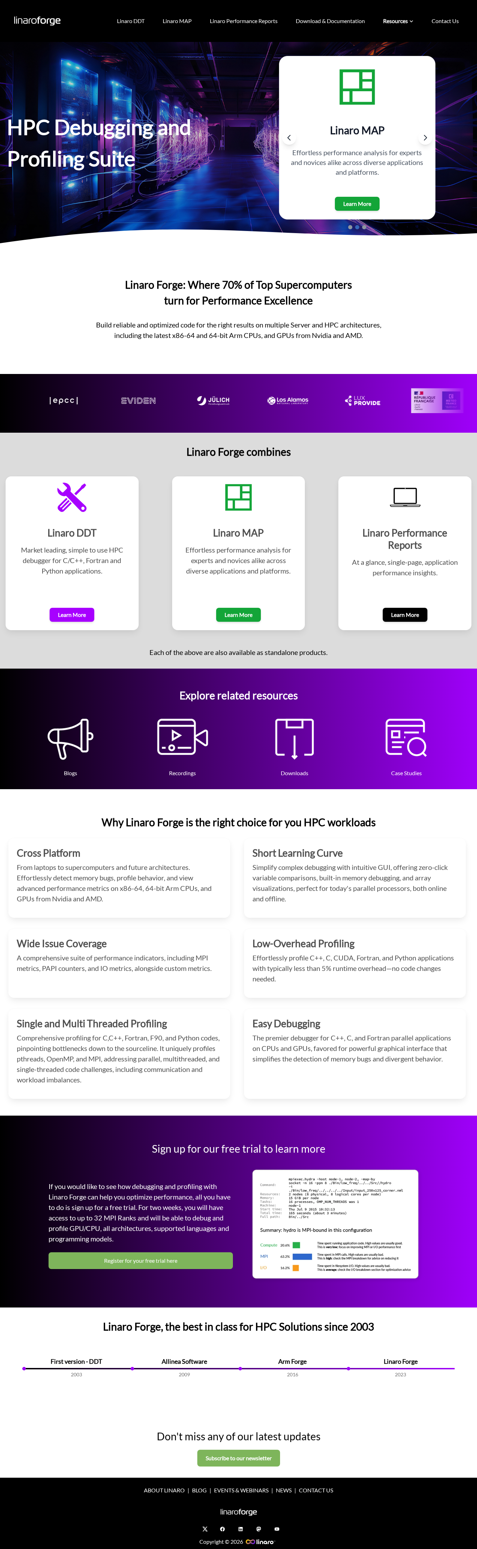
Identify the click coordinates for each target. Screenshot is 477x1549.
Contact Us (445, 20)
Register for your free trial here (140, 1260)
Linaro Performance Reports (244, 20)
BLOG (199, 1490)
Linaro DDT (131, 20)
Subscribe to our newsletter (239, 1458)
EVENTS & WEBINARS (241, 1490)
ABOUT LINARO (164, 1490)
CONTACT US (316, 1490)
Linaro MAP (177, 20)
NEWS (284, 1490)
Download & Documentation (330, 20)
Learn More (357, 203)
